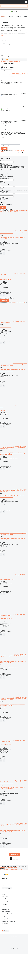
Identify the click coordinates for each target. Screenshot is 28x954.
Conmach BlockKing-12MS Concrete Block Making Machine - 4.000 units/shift (12, 704)
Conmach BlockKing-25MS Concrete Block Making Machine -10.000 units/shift (12, 238)
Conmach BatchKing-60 (5, 744)
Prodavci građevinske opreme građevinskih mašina (11, 869)
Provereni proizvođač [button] (5, 44)
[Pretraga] (26, 6)
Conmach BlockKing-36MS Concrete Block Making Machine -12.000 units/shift (12, 370)
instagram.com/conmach (6, 76)
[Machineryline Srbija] (9, 2)
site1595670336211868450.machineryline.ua (10, 61)
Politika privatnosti (5, 909)
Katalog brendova (5, 916)
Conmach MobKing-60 (5, 279)
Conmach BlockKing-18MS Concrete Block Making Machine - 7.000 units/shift (12, 831)
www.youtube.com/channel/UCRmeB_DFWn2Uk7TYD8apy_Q (14, 73)
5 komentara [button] (12, 59)
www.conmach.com (5, 72)
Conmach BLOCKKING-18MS (7, 579)
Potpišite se (4, 300)
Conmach (2, 410)
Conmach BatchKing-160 (6, 618)
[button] (26, 2)
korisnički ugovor (22, 302)
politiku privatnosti (15, 150)
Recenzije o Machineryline (7, 913)
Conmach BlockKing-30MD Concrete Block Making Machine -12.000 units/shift (12, 453)
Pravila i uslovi (5, 906)
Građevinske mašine (4, 867)
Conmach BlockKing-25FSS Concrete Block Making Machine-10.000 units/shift (12, 496)
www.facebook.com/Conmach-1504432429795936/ (12, 74)
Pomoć (3, 883)
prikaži (2, 202)
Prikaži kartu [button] (23, 93)
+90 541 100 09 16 (16, 68)
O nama (3, 880)
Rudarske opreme (13, 867)
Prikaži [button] (10, 68)
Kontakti (3, 885)
